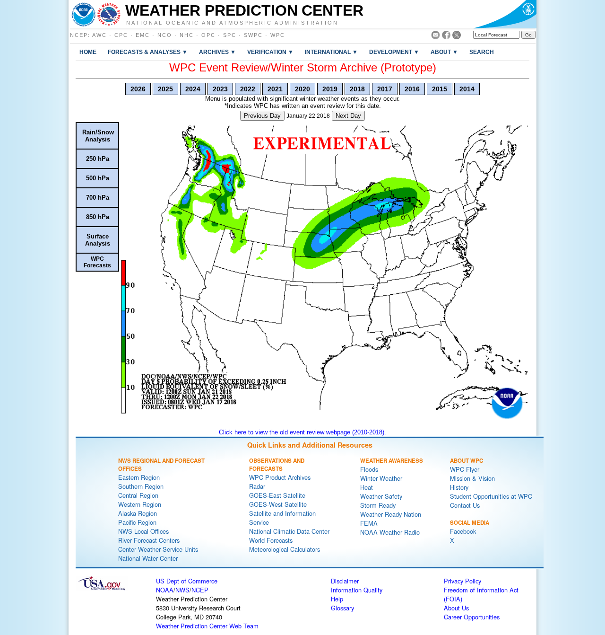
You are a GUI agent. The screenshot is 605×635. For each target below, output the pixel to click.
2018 (357, 89)
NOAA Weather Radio (390, 532)
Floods (369, 469)
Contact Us (465, 505)
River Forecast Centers (149, 540)
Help (337, 598)
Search (481, 52)
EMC (143, 35)
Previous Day (262, 115)
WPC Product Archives (280, 477)
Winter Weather (381, 478)
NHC (187, 35)
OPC (208, 35)
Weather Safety (381, 496)
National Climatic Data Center (289, 531)
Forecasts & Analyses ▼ (148, 52)
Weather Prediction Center (244, 10)
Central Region (138, 495)
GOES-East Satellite (277, 495)
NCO (164, 35)
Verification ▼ (270, 52)
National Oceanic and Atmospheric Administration (232, 22)
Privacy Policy (462, 580)
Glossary (342, 607)
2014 (467, 89)
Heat (366, 487)
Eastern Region (139, 477)
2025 (165, 89)
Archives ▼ (217, 52)
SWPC (253, 35)
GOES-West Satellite (278, 504)
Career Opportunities (472, 616)
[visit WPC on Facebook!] (446, 37)
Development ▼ (394, 52)
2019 (329, 89)
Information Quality (356, 589)
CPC (121, 35)
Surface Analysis (97, 240)
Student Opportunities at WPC (491, 496)
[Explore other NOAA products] (83, 14)
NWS (182, 589)
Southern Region (141, 486)
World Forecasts (271, 540)
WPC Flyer (464, 469)
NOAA (164, 589)
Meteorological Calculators (284, 549)
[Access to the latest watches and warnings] (108, 14)
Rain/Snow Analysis (98, 136)
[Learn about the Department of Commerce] (504, 14)
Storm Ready (378, 505)
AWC (99, 35)
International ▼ (331, 52)
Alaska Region (137, 513)
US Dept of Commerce (186, 580)
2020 (302, 89)
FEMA (369, 523)
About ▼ (444, 52)
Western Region (139, 504)
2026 (138, 89)
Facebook (463, 531)
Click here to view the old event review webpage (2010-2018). (302, 432)
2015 (439, 89)
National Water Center (148, 558)
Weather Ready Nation (390, 514)
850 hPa (97, 216)
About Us (456, 607)
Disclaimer (345, 580)
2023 (220, 89)
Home (87, 52)
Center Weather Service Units (158, 549)
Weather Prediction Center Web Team (207, 625)
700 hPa (97, 197)
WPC (277, 35)
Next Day (348, 115)
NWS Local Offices (143, 531)
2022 (247, 89)
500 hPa (97, 178)
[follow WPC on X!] (456, 37)
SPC (229, 35)
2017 (384, 89)
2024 (192, 89)
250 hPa (97, 158)
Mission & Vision (472, 478)
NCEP (79, 35)
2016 (412, 89)
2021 (275, 89)
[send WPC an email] (435, 37)
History (459, 487)
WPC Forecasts (97, 262)
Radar (257, 486)
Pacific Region (137, 522)
